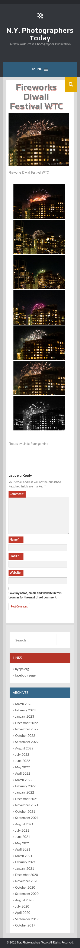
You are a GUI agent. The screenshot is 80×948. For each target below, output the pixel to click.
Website (15, 572)
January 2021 (24, 868)
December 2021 (26, 799)
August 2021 (24, 824)
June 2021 (22, 837)
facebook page (25, 675)
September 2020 (27, 894)
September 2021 (27, 818)
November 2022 (26, 729)
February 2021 (25, 862)
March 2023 (23, 704)
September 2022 (27, 742)
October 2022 (25, 735)
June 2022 (22, 761)
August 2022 (24, 748)
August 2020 (24, 900)
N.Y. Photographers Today (40, 34)
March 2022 (23, 780)
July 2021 (22, 830)
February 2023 (25, 710)
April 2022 (22, 773)
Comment (17, 494)
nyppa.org (22, 669)
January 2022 (24, 792)
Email (14, 556)
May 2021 (22, 843)
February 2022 (25, 786)
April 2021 (22, 849)
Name (14, 539)
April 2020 (22, 912)
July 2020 (22, 906)
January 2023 (24, 716)
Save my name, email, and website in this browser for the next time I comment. (35, 595)
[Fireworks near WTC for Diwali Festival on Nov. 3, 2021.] (39, 201)
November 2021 (26, 805)
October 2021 (25, 811)
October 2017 (25, 925)
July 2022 (22, 754)
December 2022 (26, 723)
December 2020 (26, 875)
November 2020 (26, 881)
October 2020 (25, 887)
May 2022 (22, 767)
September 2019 (27, 919)
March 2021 (23, 856)
